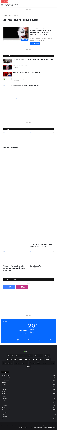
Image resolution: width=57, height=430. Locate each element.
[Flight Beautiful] (42, 257)
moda (41, 359)
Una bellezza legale (10, 147)
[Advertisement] (28, 302)
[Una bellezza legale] (15, 138)
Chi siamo (21, 427)
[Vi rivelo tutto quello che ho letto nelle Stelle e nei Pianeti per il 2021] (15, 257)
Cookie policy (52, 427)
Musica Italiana (7, 363)
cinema (18, 356)
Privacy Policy (27, 427)
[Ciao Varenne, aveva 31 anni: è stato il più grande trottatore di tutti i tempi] (7, 61)
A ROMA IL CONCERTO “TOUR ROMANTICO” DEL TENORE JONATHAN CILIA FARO (40, 32)
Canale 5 (10, 356)
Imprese (4, 396)
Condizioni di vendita (36, 427)
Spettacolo (4, 412)
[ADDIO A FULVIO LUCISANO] (7, 68)
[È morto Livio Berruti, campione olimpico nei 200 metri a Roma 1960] (7, 81)
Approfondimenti (6, 377)
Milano (35, 359)
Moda (3, 400)
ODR (42, 427)
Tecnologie (4, 416)
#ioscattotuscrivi (6, 375)
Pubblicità (46, 427)
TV (2, 419)
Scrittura (51, 363)
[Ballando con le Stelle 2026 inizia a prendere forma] (7, 74)
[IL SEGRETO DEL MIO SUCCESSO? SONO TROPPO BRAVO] (42, 187)
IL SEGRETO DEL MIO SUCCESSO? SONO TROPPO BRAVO (41, 245)
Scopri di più (35, 43)
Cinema (4, 384)
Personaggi (4, 405)
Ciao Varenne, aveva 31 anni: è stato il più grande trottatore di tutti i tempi (33, 59)
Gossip (3, 393)
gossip (47, 356)
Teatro (3, 414)
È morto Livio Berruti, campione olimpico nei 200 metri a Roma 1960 (31, 79)
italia (20, 359)
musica (48, 359)
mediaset (27, 359)
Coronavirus (38, 356)
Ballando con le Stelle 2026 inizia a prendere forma (26, 72)
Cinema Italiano (27, 356)
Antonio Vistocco (34, 28)
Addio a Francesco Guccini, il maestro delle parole (26, 85)
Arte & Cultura (5, 380)
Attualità (4, 382)
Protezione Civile (35, 363)
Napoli (17, 363)
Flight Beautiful (35, 266)
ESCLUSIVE (5, 389)
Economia (4, 387)
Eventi (3, 391)
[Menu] (2, 5)
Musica (3, 403)
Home (5, 15)
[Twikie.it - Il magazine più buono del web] (12, 5)
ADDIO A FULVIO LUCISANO (20, 66)
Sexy (28, 366)
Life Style (4, 398)
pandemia (24, 363)
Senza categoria (6, 409)
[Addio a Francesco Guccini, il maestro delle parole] (7, 87)
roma (44, 363)
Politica (3, 407)
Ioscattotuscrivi (11, 359)
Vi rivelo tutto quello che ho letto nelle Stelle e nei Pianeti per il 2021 (14, 268)
